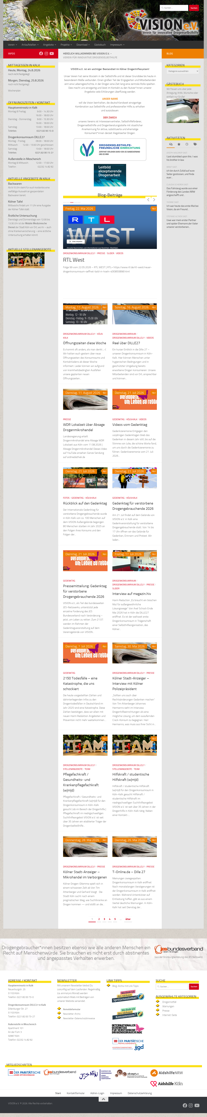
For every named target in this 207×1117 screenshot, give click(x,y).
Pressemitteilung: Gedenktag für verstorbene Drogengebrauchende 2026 (85, 591)
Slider (76, 253)
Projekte (65, 44)
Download (81, 44)
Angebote (48, 44)
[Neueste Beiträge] (187, 144)
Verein (11, 44)
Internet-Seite (169, 1015)
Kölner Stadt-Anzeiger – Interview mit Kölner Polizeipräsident (130, 683)
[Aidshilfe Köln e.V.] (166, 1087)
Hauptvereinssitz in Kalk (22, 107)
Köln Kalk (131, 419)
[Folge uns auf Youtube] (51, 53)
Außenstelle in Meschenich (24, 159)
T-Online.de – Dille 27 (128, 872)
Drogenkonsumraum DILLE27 (26, 137)
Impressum (116, 44)
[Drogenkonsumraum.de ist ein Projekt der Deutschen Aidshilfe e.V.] (128, 1020)
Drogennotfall (169, 1002)
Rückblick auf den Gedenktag (85, 503)
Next (154, 199)
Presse (67, 253)
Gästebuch (100, 44)
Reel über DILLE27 (126, 343)
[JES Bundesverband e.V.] (60, 1076)
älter (128, 919)
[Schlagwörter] (195, 144)
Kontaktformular (76, 1093)
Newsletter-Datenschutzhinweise (79, 1018)
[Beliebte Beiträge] (179, 144)
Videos (150, 337)
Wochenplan (14, 90)
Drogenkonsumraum (124, 334)
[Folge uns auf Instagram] (46, 53)
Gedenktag (118, 419)
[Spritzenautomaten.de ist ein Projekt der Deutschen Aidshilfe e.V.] (128, 1003)
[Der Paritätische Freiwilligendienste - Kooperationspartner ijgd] (128, 1051)
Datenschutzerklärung (140, 1093)
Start (58, 1093)
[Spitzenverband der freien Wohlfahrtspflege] (24, 1076)
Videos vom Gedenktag (129, 425)
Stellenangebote (73, 769)
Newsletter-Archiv (72, 1013)
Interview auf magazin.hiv (131, 594)
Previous (148, 199)
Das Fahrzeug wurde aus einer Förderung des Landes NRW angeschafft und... (182, 192)
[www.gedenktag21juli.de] (128, 1034)
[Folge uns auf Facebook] (41, 53)
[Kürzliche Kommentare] (171, 144)
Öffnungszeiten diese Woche (84, 343)
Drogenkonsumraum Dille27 (79, 334)
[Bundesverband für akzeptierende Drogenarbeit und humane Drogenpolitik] (131, 1078)
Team (87, 769)
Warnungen (168, 1006)
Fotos (66, 498)
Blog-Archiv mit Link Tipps (125, 986)
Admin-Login (97, 1093)
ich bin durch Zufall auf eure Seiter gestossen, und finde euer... (181, 174)
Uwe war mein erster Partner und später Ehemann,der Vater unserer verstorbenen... (182, 223)
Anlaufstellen (29, 44)
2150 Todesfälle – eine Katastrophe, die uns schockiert (80, 683)
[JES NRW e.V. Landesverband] (95, 1081)
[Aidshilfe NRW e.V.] (166, 1077)
